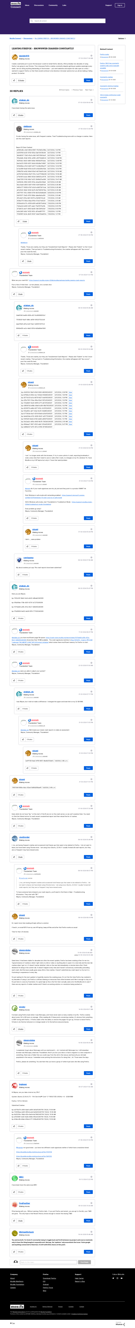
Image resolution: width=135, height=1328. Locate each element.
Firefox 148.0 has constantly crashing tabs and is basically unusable (109, 65)
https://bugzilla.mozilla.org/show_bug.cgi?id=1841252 (34, 1156)
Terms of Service (47, 1306)
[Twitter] (113, 1278)
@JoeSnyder (23, 878)
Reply (88, 80)
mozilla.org (33, 1306)
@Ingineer (19, 1147)
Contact (81, 1306)
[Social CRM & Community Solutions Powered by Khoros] (120, 1324)
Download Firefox (49, 1278)
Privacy (60, 1306)
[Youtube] (121, 1278)
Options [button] (121, 38)
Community (53, 5)
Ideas (27, 5)
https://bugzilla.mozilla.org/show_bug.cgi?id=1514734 (34, 1152)
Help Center (79, 1278)
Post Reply (84, 1262)
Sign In (120, 5)
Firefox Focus (48, 1288)
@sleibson (24, 242)
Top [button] (13, 1323)
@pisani (27, 488)
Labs (64, 5)
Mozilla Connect (15, 5)
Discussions (39, 5)
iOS (44, 1281)
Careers (13, 1288)
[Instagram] (117, 1278)
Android (46, 1284)
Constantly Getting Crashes (109, 86)
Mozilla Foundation (17, 1284)
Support (108, 5)
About (12, 1278)
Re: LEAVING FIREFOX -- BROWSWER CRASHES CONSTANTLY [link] (55, 38)
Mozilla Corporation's (19, 1312)
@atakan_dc (16, 637)
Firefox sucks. (104, 54)
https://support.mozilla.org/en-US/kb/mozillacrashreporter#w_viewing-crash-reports (57, 280)
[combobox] (67, 20)
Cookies (71, 1306)
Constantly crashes (106, 77)
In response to (33, 132)
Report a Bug (80, 1281)
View (70, 392)
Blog (44, 1291)
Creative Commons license (80, 1314)
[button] (14, 80)
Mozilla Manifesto (16, 1281)
